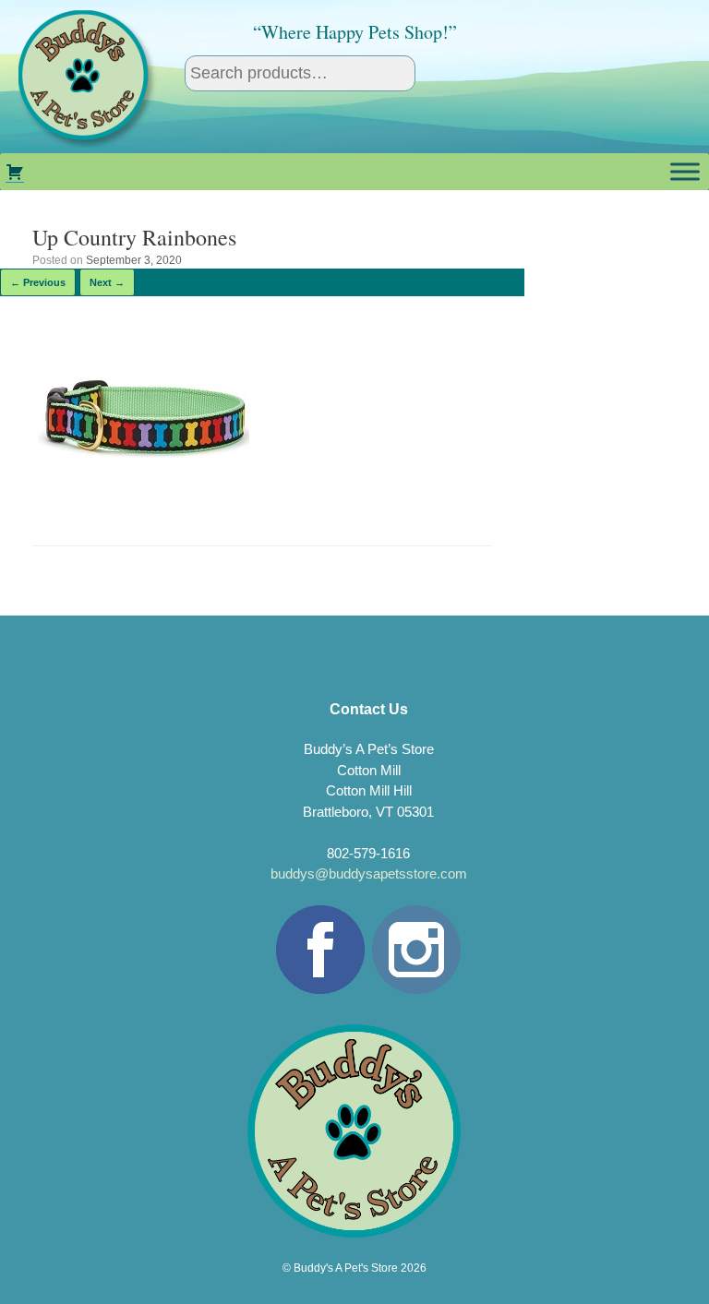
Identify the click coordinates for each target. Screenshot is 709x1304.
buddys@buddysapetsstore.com (368, 873)
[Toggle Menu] (685, 171)
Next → (107, 282)
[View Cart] (15, 171)
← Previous (38, 282)
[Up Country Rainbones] (140, 497)
